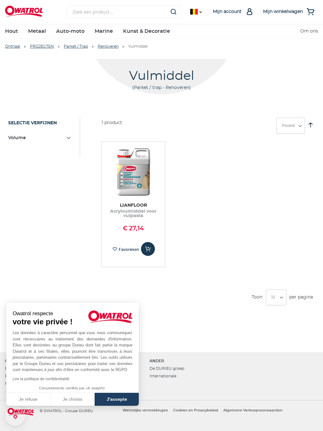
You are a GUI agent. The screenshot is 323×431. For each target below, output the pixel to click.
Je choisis (72, 399)
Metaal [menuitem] (37, 31)
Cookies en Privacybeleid (195, 410)
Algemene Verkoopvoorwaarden (253, 410)
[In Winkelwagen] (148, 249)
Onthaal (12, 46)
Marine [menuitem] (104, 31)
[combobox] (124, 12)
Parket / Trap (76, 46)
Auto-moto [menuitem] (70, 31)
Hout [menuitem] (11, 31)
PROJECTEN (42, 46)
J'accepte (117, 399)
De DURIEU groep (167, 368)
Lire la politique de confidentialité (41, 379)
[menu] (161, 31)
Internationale (163, 376)
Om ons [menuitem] (309, 31)
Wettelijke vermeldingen (145, 410)
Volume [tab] (17, 138)
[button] (15, 416)
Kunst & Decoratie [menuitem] (146, 31)
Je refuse (28, 399)
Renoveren (108, 46)
